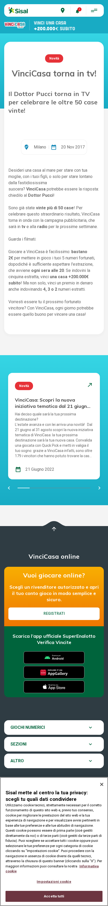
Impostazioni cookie (54, 882)
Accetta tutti (54, 896)
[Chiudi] (101, 784)
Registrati (54, 613)
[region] (54, 841)
